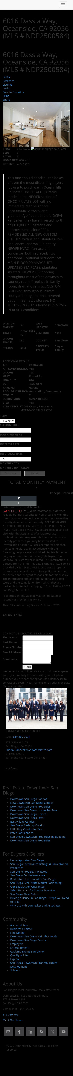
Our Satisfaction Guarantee (27, 886)
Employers (16, 944)
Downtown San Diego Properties (30, 806)
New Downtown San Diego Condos (31, 803)
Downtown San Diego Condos (28, 799)
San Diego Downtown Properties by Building (38, 836)
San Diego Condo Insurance (27, 875)
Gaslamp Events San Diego (27, 951)
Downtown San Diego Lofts (27, 818)
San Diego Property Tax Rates (28, 871)
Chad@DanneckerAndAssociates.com (29, 750)
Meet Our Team (12, 1020)
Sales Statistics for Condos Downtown (33, 890)
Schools (15, 970)
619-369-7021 (21, 737)
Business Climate (21, 929)
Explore (15, 959)
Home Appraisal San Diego (27, 860)
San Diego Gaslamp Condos (27, 825)
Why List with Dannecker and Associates (35, 905)
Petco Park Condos (21, 833)
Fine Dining (17, 932)
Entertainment (19, 947)
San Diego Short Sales (24, 894)
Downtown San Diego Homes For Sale (33, 810)
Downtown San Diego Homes (28, 814)
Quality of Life (19, 955)
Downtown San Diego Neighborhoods (33, 936)
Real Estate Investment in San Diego (32, 879)
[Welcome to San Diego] (5, 4)
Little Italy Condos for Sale (26, 829)
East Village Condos (22, 821)
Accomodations (19, 925)
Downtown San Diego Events (28, 940)
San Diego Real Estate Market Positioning (36, 883)
